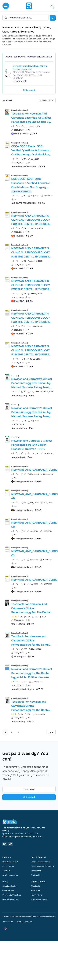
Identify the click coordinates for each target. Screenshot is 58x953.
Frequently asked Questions (42, 866)
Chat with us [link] (36, 871)
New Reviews (36, 895)
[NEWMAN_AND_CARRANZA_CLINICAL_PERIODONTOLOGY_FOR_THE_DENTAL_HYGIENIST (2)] (7, 549)
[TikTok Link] (10, 844)
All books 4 (29, 90)
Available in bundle (20, 192)
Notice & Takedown (10, 899)
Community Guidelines (11, 895)
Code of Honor (8, 890)
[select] (46, 100)
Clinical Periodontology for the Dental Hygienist (30, 67)
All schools (35, 886)
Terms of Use (7, 921)
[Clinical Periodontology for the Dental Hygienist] (8, 73)
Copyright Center (9, 886)
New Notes (35, 890)
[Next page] (18, 732)
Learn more (29, 789)
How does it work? (10, 862)
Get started (29, 797)
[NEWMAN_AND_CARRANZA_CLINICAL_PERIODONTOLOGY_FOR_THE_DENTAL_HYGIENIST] (7, 468)
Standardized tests (39, 899)
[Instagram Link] (4, 844)
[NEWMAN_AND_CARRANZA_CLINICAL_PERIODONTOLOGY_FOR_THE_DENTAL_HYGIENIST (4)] (7, 492)
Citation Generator (10, 875)
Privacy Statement (24, 921)
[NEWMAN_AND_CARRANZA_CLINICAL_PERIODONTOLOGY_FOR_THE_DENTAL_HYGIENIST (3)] (7, 521)
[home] (29, 5)
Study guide (36, 875)
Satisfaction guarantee (40, 862)
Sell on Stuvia (8, 866)
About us (6, 871)
